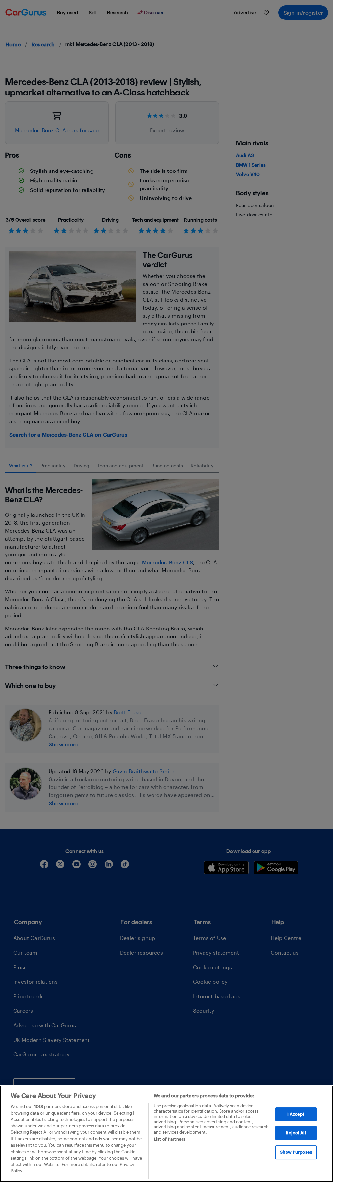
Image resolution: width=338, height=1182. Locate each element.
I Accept (296, 1114)
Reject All (296, 1132)
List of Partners (169, 1139)
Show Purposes (296, 1152)
